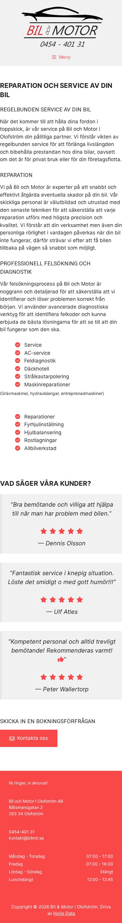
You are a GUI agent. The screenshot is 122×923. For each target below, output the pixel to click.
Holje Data (64, 913)
